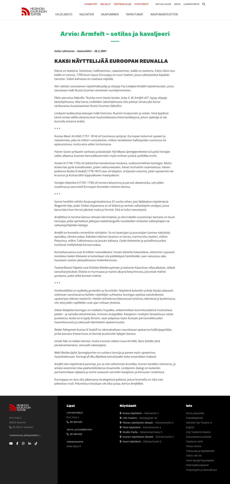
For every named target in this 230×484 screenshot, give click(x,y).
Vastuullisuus (163, 4)
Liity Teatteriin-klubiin (198, 432)
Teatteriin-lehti (194, 441)
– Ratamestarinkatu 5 (142, 432)
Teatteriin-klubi (122, 4)
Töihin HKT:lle (194, 455)
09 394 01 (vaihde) (22, 427)
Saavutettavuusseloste (198, 436)
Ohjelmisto (63, 15)
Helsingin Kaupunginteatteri (34, 11)
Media (177, 4)
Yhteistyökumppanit (197, 465)
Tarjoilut (105, 4)
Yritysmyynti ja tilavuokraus (201, 469)
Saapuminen (110, 15)
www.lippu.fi (74, 446)
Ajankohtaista (191, 4)
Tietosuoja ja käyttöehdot (200, 450)
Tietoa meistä (193, 446)
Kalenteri (86, 15)
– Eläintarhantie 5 (148, 422)
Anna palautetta (195, 413)
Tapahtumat (134, 15)
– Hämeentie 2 (141, 413)
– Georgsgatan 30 (140, 417)
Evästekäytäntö (194, 417)
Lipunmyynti (90, 4)
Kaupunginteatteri (164, 15)
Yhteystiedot (141, 4)
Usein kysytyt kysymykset (200, 460)
